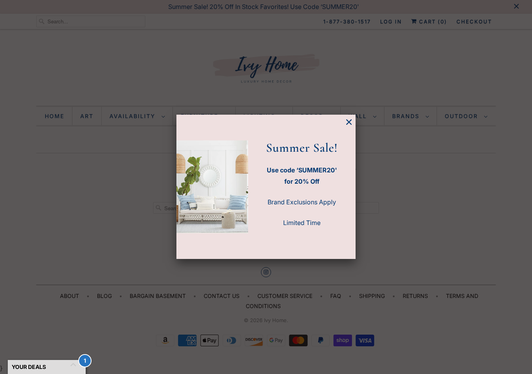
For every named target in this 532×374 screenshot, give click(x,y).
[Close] (349, 122)
